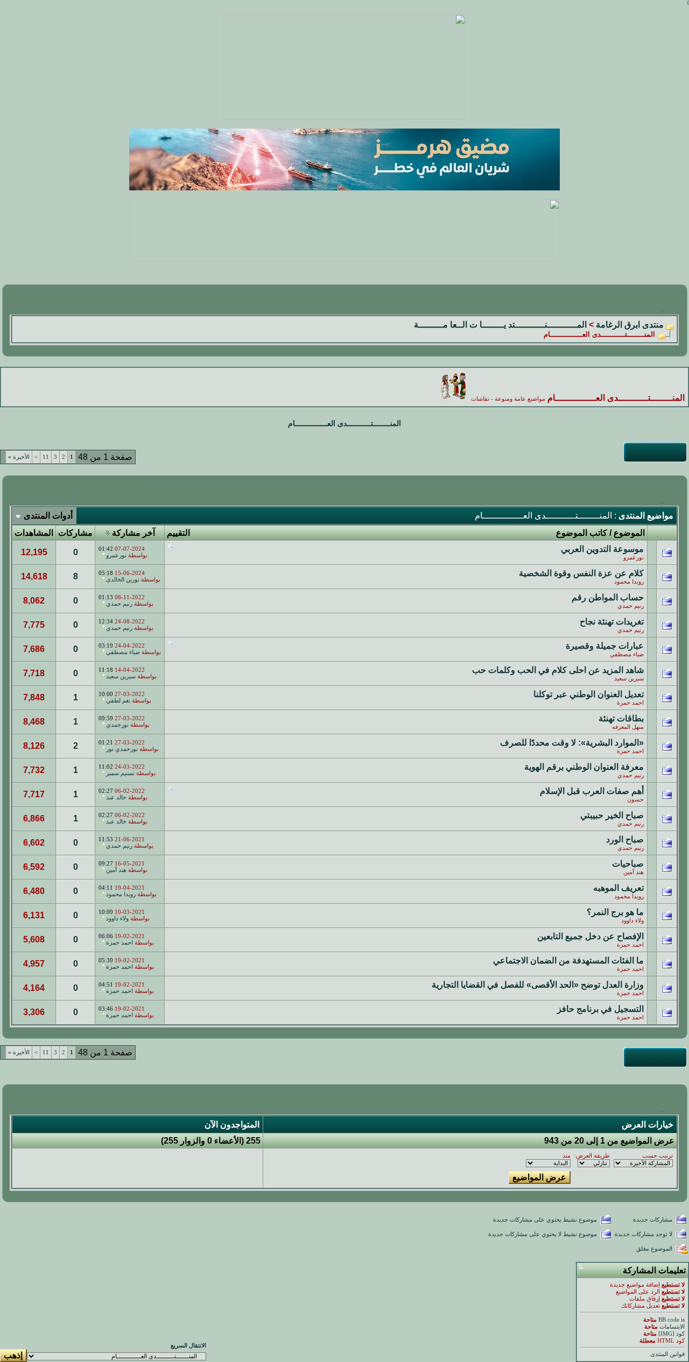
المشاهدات (34, 532)
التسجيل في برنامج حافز (600, 1008)
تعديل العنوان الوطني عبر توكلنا (588, 694)
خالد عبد (116, 797)
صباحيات (628, 863)
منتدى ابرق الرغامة (630, 324)
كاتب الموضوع (581, 532)
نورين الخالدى (122, 580)
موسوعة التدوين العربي (602, 549)
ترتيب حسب (657, 1156)
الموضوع (629, 532)
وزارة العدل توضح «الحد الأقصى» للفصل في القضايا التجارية (538, 984)
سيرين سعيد (629, 679)
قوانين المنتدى (667, 1354)
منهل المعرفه (628, 727)
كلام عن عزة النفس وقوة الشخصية (581, 573)
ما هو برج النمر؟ (615, 912)
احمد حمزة (630, 703)
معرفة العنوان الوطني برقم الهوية (584, 766)
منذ (567, 1156)
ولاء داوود (632, 921)
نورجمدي (117, 725)
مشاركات (75, 532)
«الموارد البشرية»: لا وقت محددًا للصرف (572, 742)
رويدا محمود (629, 582)
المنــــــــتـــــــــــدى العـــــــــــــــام (344, 424)
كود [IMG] (671, 1334)
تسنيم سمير (120, 773)
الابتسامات (672, 1327)
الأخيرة (19, 457)
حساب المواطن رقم (608, 597)
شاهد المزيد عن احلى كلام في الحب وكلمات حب (558, 670)
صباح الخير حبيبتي (612, 815)
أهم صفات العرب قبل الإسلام (592, 791)
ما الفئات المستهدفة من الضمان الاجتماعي (568, 960)
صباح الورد (625, 839)
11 (46, 457)
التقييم (178, 532)
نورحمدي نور (122, 749)
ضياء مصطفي (627, 654)
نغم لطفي (118, 701)
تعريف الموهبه (618, 887)
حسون (635, 800)
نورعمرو (633, 558)
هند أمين (633, 872)
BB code (668, 1320)
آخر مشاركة (133, 532)
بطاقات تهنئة (621, 718)
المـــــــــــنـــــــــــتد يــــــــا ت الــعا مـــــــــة (500, 324)
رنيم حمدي (630, 606)
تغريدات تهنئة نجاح (612, 621)
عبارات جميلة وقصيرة (605, 645)
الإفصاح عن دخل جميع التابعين (590, 936)
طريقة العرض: (592, 1156)
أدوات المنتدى (48, 515)
